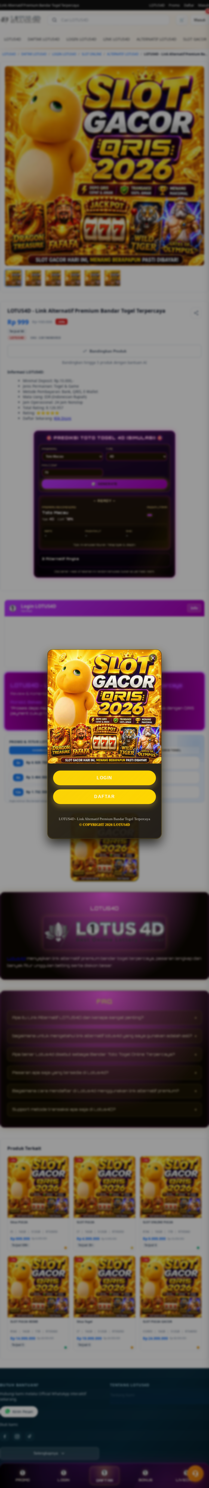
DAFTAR (104, 796)
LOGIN (104, 777)
